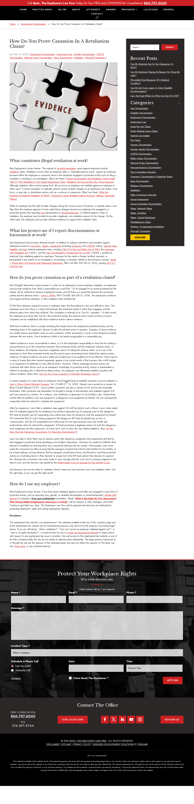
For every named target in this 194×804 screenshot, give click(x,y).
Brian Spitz (20, 546)
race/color (35, 246)
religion (45, 246)
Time (129, 661)
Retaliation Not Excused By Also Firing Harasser (90, 182)
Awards (111, 10)
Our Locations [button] (73, 719)
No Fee (62, 10)
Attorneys (93, 10)
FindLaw (143, 744)
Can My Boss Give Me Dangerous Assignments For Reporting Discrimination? (61, 430)
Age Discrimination (139, 108)
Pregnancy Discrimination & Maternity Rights (151, 176)
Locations (151, 10)
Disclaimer (16, 678)
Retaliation (79, 57)
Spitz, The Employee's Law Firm (88, 741)
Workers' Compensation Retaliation (147, 226)
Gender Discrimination (84, 54)
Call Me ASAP (23, 666)
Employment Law (64, 54)
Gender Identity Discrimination (144, 149)
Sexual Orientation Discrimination (146, 204)
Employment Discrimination (42, 54)
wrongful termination (66, 168)
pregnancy (77, 246)
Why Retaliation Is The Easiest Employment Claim (41, 182)
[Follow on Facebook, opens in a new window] (105, 720)
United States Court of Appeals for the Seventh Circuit (84, 462)
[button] (191, 783)
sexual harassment (70, 212)
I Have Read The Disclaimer (91, 678)
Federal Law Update (140, 135)
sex (59, 246)
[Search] (97, 17)
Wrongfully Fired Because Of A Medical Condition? (149, 81)
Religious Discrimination (141, 185)
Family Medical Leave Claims (144, 131)
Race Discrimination (63, 57)
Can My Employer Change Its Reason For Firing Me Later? (155, 73)
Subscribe (140, 237)
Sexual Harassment (139, 199)
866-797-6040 (155, 2)
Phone (131, 592)
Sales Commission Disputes (143, 194)
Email (73, 592)
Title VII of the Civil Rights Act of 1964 (80, 249)
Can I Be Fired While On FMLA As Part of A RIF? (154, 96)
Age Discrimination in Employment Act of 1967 (68, 252)
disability (13, 249)
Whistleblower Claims (140, 222)
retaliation (14, 171)
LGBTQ (90, 246)
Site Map (66, 744)
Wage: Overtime (138, 213)
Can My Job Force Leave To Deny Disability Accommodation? (151, 89)
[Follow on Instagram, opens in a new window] (140, 719)
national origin (110, 246)
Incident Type (20, 646)
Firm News (135, 140)
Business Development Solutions (113, 744)
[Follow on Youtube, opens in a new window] (131, 719)
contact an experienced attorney (82, 532)
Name (15, 592)
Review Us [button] (172, 719)
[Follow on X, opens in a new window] (113, 719)
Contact (97, 14)
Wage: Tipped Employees (142, 217)
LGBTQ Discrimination (141, 154)
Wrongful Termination (95, 57)
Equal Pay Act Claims (140, 126)
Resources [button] (128, 10)
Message (17, 608)
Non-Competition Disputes (143, 172)
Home (23, 10)
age (25, 249)
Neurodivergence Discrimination (145, 167)
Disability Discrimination (141, 113)
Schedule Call (22, 670)
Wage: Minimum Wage (141, 208)
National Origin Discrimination (38, 57)
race (42, 212)
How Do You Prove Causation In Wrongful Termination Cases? (69, 374)
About (76, 10)
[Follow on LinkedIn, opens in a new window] (122, 719)
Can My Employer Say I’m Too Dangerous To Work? (151, 65)
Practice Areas (42, 10)
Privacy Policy (82, 744)
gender (53, 246)
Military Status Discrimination (143, 158)
